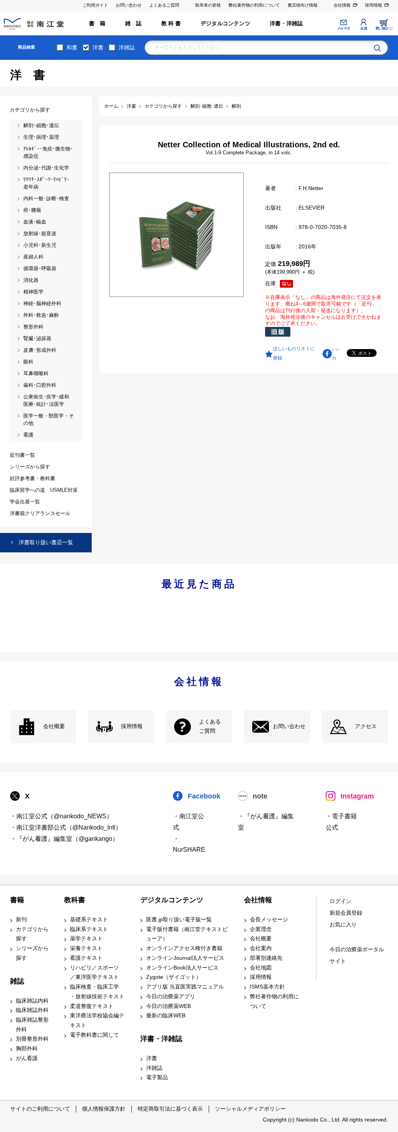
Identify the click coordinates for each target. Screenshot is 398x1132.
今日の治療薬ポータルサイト (357, 955)
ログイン (340, 901)
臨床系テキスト (89, 929)
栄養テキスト (86, 948)
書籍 (17, 900)
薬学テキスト (86, 939)
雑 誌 (133, 23)
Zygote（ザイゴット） (173, 977)
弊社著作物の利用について (254, 5)
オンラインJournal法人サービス (185, 958)
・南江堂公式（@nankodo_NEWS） (61, 816)
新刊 (21, 919)
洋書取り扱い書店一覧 (46, 542)
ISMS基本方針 (267, 987)
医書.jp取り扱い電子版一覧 (179, 919)
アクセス (366, 726)
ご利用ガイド (95, 5)
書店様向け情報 (303, 5)
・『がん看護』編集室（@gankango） (64, 838)
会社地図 (261, 968)
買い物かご (383, 28)
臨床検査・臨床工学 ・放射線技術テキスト (97, 991)
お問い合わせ (128, 5)
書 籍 (97, 23)
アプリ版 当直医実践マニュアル (185, 987)
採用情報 (373, 5)
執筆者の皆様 (208, 5)
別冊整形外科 (32, 1039)
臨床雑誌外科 (32, 1010)
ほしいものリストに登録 (294, 353)
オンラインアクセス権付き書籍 (184, 948)
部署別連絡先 (266, 958)
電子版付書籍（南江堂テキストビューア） (187, 934)
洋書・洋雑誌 (286, 23)
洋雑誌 (127, 47)
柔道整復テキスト (91, 1006)
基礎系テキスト (89, 919)
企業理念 (261, 929)
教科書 (74, 900)
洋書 (98, 47)
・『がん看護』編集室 (266, 822)
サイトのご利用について (40, 1109)
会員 (363, 28)
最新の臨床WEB (165, 1015)
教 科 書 (171, 23)
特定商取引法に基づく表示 (170, 1109)
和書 (71, 47)
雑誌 (17, 981)
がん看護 (27, 1058)
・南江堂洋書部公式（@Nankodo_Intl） (66, 827)
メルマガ (343, 28)
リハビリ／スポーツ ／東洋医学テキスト (94, 972)
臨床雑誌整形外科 (32, 1024)
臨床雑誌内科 (32, 1001)
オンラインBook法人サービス (182, 968)
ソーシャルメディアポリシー (250, 1109)
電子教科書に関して (94, 1035)
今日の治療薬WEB (168, 1006)
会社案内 (261, 948)
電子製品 (157, 1077)
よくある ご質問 (210, 726)
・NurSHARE (189, 844)
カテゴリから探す (32, 934)
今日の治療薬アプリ (170, 996)
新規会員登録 (346, 913)
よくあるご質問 (164, 5)
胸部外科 (27, 1049)
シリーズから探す (32, 953)
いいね (336, 353)
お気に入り (343, 925)
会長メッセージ (269, 919)
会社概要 (54, 726)
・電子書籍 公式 (341, 822)
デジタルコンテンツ (225, 23)
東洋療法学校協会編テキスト (97, 1020)
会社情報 (342, 5)
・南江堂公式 (188, 822)
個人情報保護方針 (104, 1109)
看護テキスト (86, 958)
